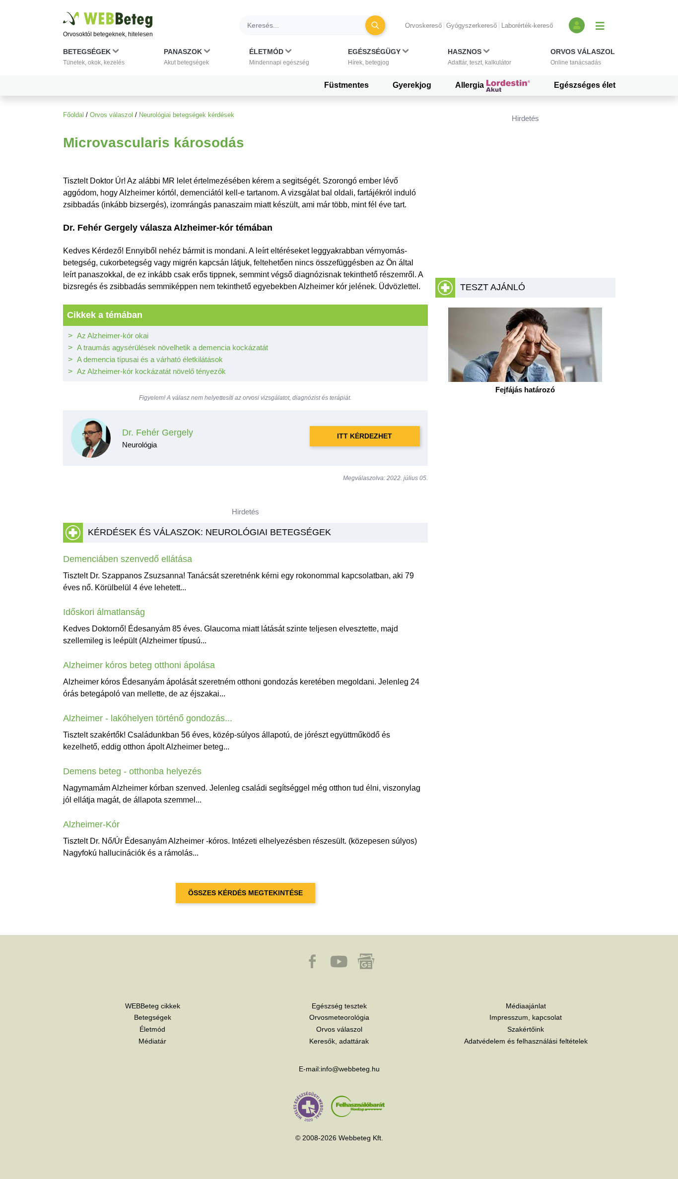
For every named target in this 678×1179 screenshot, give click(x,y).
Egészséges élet (584, 85)
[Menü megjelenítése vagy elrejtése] (600, 25)
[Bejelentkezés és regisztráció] (577, 25)
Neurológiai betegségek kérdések (186, 115)
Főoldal (73, 115)
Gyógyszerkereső (471, 25)
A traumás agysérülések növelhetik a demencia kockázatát (172, 347)
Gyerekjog (412, 85)
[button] (94, 59)
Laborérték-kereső (527, 25)
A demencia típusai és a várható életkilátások (150, 359)
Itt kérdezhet (364, 436)
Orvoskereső (423, 25)
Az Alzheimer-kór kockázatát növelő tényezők (151, 371)
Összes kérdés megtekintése (245, 893)
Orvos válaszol (111, 115)
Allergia (470, 85)
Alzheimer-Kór (91, 824)
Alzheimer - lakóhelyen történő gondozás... (147, 718)
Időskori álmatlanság (104, 612)
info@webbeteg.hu (350, 1069)
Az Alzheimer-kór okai (112, 335)
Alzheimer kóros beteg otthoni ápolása (139, 665)
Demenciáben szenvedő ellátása (127, 559)
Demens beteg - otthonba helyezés (132, 771)
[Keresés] (375, 25)
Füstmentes (346, 85)
